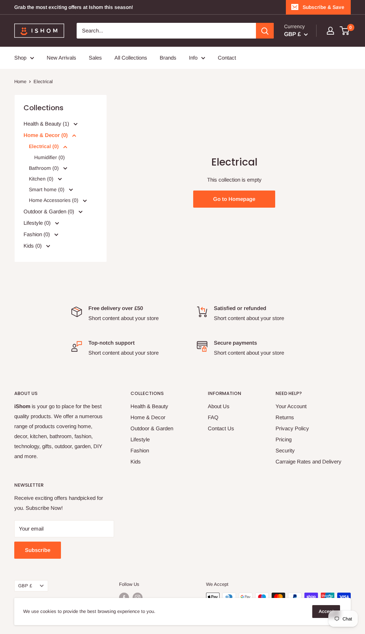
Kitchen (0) (42, 179)
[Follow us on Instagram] (138, 598)
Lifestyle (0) (38, 222)
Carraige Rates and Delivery (308, 461)
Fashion (139, 450)
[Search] (265, 31)
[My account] (330, 31)
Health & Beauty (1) (47, 124)
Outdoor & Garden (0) (50, 211)
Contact (227, 58)
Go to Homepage (234, 199)
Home (20, 81)
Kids (135, 461)
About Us (219, 406)
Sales (95, 58)
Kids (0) (33, 245)
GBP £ (25, 585)
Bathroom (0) (44, 168)
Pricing (284, 439)
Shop (20, 58)
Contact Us (221, 428)
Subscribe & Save (323, 7)
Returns (285, 417)
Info (193, 58)
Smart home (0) (47, 189)
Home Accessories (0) (54, 200)
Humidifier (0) (49, 157)
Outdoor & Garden (151, 428)
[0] (344, 30)
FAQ (213, 417)
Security (285, 450)
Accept (326, 611)
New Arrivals (61, 58)
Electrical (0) (44, 146)
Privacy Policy (292, 428)
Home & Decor (147, 417)
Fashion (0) (37, 234)
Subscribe (37, 550)
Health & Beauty (149, 406)
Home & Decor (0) (46, 135)
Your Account (291, 406)
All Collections (130, 58)
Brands (168, 58)
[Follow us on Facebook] (124, 598)
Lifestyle (140, 439)
